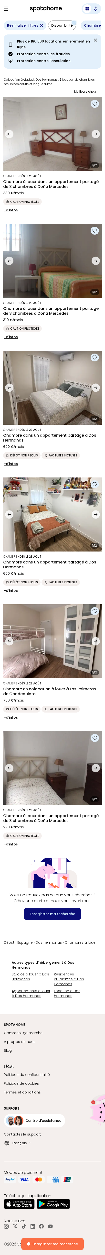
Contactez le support (22, 1134)
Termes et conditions (22, 1092)
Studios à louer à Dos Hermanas (30, 977)
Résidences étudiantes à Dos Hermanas (69, 979)
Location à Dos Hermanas (67, 993)
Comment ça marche (23, 1032)
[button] (91, 8)
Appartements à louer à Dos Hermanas (31, 993)
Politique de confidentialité (27, 1074)
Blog (8, 1050)
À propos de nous (19, 1041)
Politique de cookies (21, 1083)
